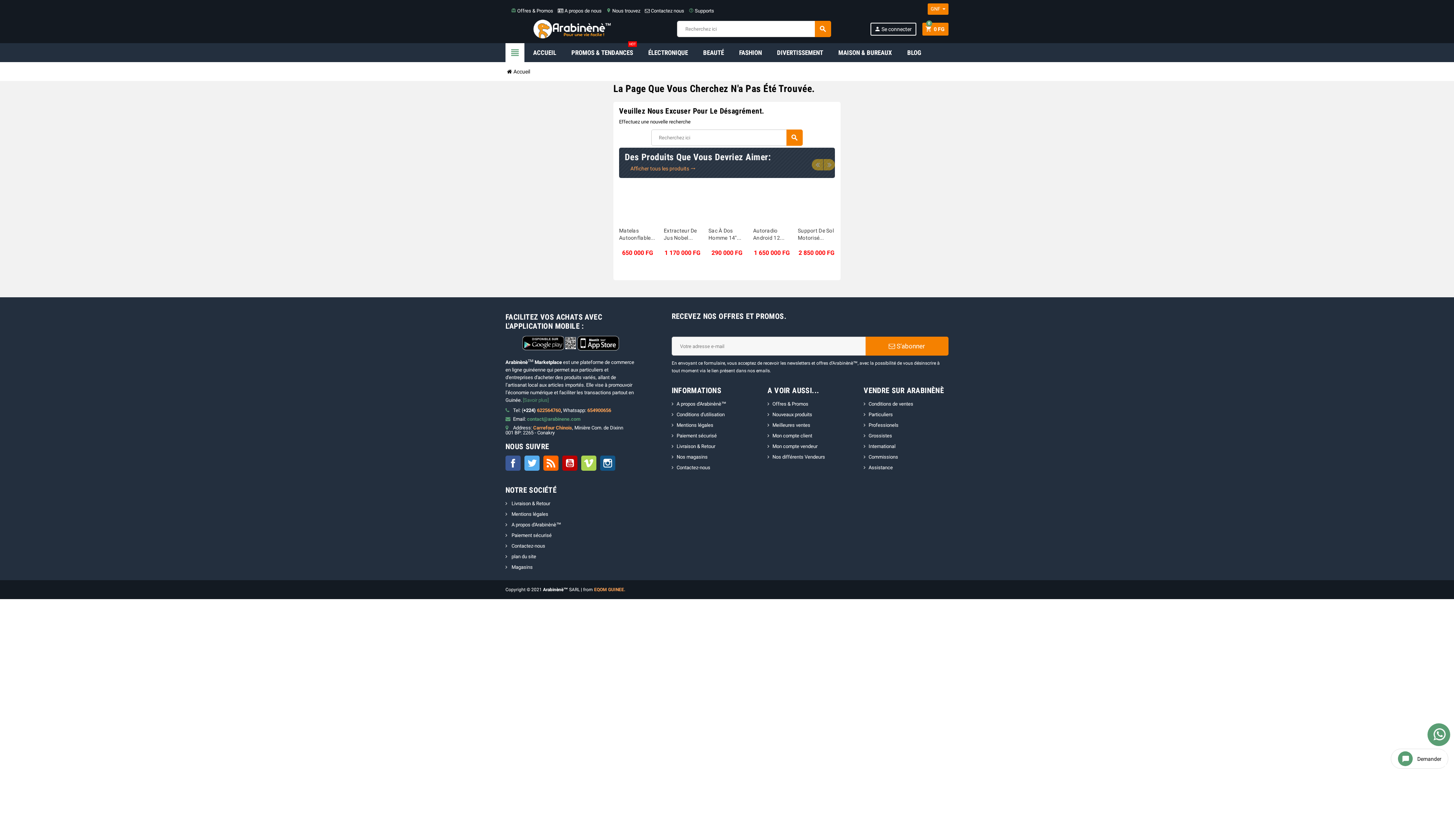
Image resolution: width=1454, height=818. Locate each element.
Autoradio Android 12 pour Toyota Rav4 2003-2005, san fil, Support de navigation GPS (769, 235)
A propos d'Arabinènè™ (701, 404)
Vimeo (588, 463)
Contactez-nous (693, 467)
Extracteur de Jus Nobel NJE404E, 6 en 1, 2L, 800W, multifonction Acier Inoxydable (682, 235)
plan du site (523, 556)
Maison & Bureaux (865, 52)
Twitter (532, 463)
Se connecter (893, 29)
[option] (637, 223)
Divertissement (800, 52)
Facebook (513, 463)
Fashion (750, 52)
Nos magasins (692, 457)
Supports (701, 11)
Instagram (607, 463)
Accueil (544, 52)
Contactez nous (667, 11)
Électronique (668, 52)
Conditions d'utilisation (701, 414)
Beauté (713, 52)
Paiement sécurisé (697, 436)
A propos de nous (582, 11)
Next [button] (829, 164)
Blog (914, 52)
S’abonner (910, 346)
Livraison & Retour (696, 446)
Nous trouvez (623, 11)
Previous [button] (817, 164)
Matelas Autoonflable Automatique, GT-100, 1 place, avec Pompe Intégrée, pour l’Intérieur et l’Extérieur (636, 235)
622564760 (549, 410)
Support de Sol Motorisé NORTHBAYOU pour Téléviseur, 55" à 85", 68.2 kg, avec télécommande (816, 235)
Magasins (521, 567)
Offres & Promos (532, 11)
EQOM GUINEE (609, 589)
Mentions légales (695, 425)
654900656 (599, 410)
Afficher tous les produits (663, 168)
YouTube (569, 463)
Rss (551, 463)
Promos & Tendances (603, 49)
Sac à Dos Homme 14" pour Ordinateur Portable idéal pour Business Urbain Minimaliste (726, 235)
